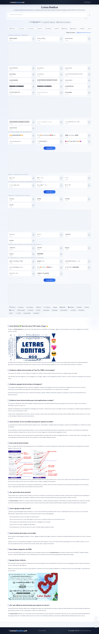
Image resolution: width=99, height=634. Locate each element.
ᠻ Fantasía (89, 28)
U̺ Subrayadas (46, 310)
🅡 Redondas (64, 28)
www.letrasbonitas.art (85, 630)
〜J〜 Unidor (18, 313)
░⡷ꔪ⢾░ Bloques (30, 28)
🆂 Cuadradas (73, 28)
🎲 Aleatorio (21, 28)
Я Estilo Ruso (81, 310)
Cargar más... (49, 148)
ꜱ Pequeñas (82, 28)
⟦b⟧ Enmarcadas (27, 313)
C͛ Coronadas (30, 310)
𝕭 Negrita (57, 28)
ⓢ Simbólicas (36, 313)
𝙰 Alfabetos (39, 28)
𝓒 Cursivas (38, 310)
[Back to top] (96, 625)
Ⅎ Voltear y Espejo (21, 310)
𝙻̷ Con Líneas (73, 310)
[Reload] (96, 622)
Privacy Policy (42, 630)
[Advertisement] (49, 54)
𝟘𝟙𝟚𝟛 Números (48, 28)
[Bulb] (96, 618)
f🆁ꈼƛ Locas (11, 310)
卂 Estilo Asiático (63, 310)
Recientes (13, 28)
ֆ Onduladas (54, 310)
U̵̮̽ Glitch (11, 313)
